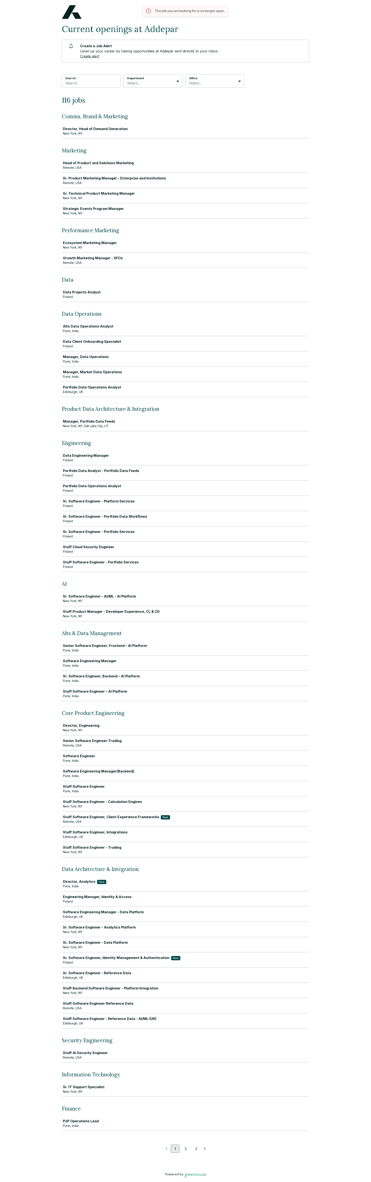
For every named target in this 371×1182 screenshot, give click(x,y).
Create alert (89, 56)
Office (193, 78)
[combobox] (127, 83)
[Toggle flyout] (177, 81)
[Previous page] (166, 1149)
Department (135, 78)
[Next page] (204, 1149)
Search (70, 78)
